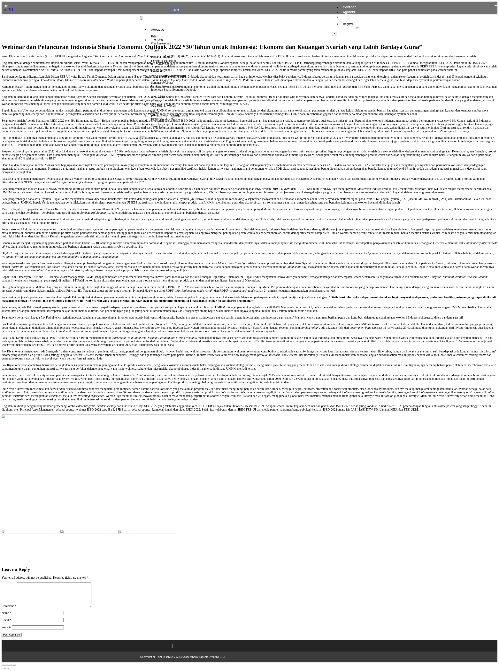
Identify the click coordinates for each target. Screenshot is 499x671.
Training (156, 50)
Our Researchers (161, 43)
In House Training (162, 64)
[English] (9, 9)
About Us (157, 29)
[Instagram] (327, 656)
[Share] (10, 665)
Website (6, 627)
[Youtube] (335, 656)
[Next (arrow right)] (7, 668)
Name (6, 612)
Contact (349, 7)
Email (6, 620)
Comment (9, 606)
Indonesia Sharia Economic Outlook (173, 89)
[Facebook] (319, 656)
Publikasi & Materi (163, 106)
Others (156, 101)
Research (158, 71)
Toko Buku (158, 126)
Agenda (349, 12)
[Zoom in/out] (3, 665)
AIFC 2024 (158, 97)
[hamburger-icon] (495, 5)
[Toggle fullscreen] (7, 665)
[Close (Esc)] (14, 665)
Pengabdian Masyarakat (168, 76)
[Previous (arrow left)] (3, 668)
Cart (154, 131)
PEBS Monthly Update (165, 119)
